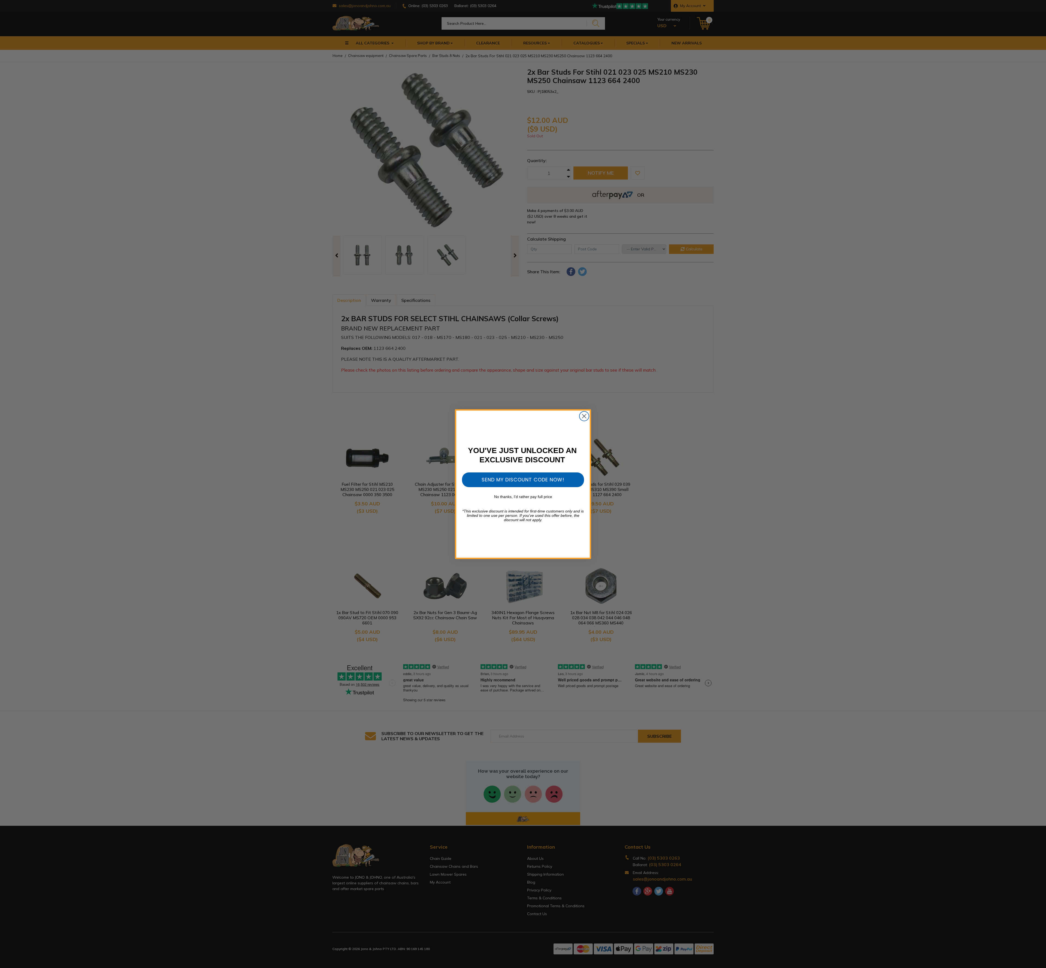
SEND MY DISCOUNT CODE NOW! (523, 479)
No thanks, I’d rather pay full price (523, 496)
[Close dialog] (584, 416)
